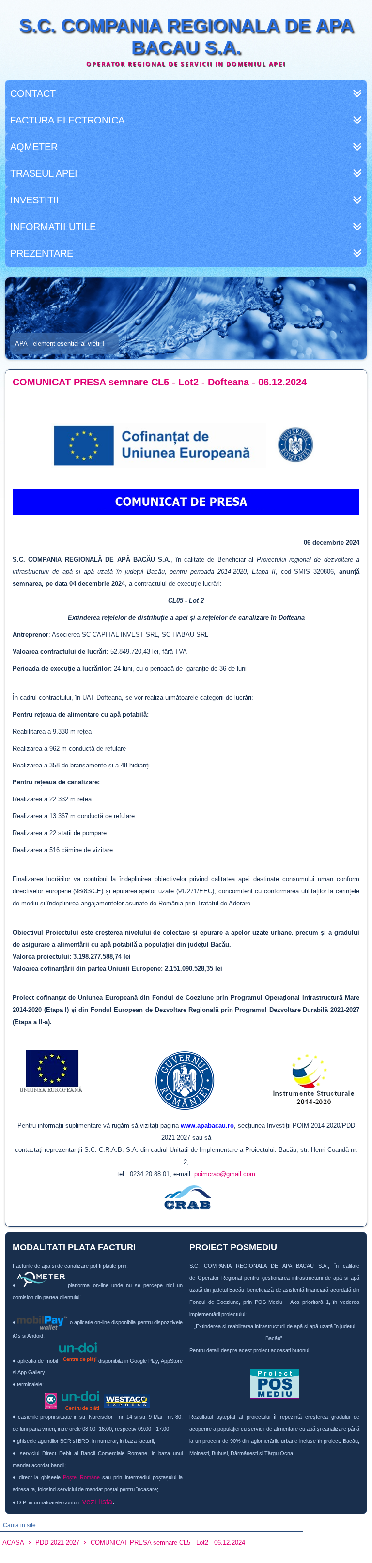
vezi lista (97, 1502)
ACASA (13, 1542)
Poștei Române (81, 1477)
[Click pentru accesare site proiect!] (274, 1384)
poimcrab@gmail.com (224, 1174)
